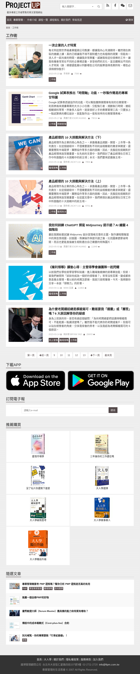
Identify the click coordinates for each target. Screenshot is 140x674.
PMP (25, 588)
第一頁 (30, 355)
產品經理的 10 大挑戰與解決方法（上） (76, 181)
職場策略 (53, 167)
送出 (113, 410)
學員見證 (77, 19)
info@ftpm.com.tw (109, 664)
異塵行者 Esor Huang (75, 118)
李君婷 (67, 74)
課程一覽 (43, 19)
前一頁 (45, 355)
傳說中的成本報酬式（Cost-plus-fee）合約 (45, 623)
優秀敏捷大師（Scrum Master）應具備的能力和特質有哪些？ (55, 611)
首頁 (9, 19)
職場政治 (61, 211)
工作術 (52, 79)
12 (76, 355)
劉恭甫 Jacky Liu (72, 162)
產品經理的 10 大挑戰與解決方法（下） (76, 137)
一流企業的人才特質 (62, 45)
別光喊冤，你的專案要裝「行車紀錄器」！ (45, 635)
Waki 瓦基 (68, 288)
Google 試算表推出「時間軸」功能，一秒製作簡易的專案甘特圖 (88, 95)
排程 (25, 640)
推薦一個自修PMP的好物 (35, 597)
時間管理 (61, 124)
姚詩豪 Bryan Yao (73, 334)
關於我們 (66, 19)
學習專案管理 (35, 588)
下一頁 (96, 355)
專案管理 (18, 19)
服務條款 (86, 659)
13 (84, 355)
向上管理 (53, 340)
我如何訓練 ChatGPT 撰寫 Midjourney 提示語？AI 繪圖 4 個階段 (88, 227)
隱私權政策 (72, 659)
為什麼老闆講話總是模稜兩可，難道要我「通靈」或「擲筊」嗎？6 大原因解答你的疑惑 (89, 311)
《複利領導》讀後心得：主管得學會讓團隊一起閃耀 (84, 267)
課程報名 (54, 19)
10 (61, 355)
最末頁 (108, 355)
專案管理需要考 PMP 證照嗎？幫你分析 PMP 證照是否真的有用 (56, 584)
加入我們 (98, 659)
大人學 (48, 659)
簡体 (130, 19)
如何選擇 (59, 588)
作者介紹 (32, 19)
